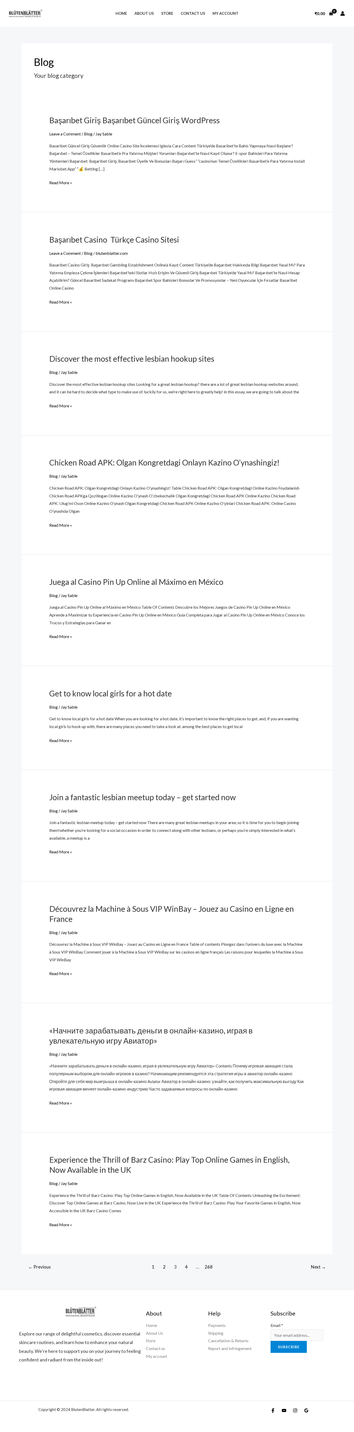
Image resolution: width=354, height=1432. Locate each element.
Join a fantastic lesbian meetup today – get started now (142, 797)
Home (121, 13)
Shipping (215, 1333)
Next (318, 1267)
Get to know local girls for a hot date (110, 693)
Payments (217, 1325)
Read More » (60, 182)
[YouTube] (284, 1410)
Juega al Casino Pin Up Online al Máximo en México (136, 581)
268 (209, 1267)
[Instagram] (295, 1410)
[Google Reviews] (306, 1410)
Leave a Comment (65, 133)
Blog (88, 133)
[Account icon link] (342, 13)
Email (277, 1325)
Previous (39, 1267)
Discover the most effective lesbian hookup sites (131, 358)
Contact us (193, 13)
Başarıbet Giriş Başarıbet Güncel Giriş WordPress (134, 120)
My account (225, 13)
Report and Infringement (230, 1348)
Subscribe (289, 1347)
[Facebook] (273, 1410)
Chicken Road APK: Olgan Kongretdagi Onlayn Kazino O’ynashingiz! (164, 462)
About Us (144, 13)
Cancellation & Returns (228, 1340)
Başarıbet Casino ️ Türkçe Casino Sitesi (114, 239)
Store (167, 13)
